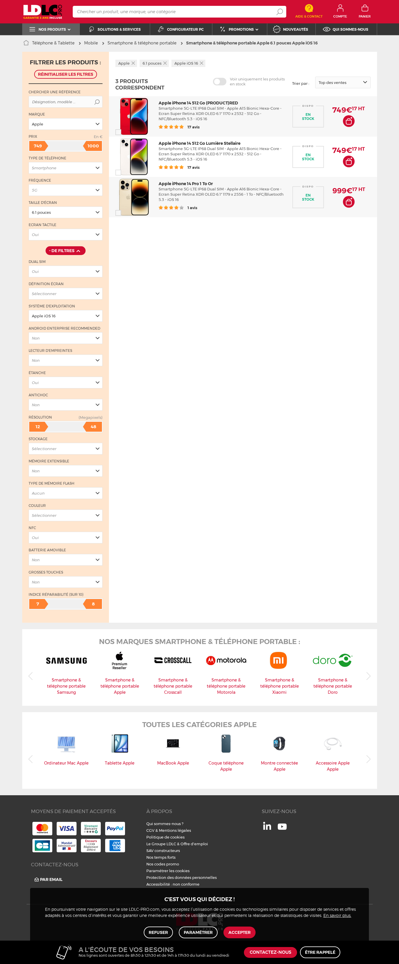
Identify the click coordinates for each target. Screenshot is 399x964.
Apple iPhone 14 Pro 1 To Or (186, 183)
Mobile (91, 43)
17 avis (193, 127)
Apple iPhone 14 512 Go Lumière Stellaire (199, 143)
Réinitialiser (65, 74)
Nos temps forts (161, 857)
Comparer (128, 132)
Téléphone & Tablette (53, 43)
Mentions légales (175, 830)
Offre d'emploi (194, 843)
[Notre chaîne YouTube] (282, 829)
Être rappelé (320, 952)
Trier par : (300, 83)
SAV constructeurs (163, 850)
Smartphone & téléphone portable (141, 43)
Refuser (158, 932)
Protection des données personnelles (181, 877)
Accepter (239, 932)
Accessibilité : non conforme (173, 884)
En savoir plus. (337, 916)
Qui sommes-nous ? (164, 823)
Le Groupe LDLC (161, 843)
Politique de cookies (165, 837)
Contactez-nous (270, 952)
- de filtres (61, 250)
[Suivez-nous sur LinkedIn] (267, 828)
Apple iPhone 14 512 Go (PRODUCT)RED (198, 103)
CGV (150, 830)
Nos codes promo (162, 864)
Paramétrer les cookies (168, 870)
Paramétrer (198, 932)
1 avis (192, 207)
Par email (51, 879)
